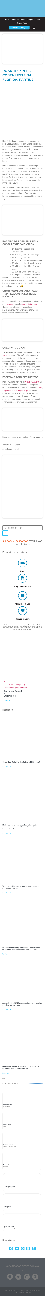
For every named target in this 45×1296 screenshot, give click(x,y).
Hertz (40, 388)
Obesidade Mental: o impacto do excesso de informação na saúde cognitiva (20, 1067)
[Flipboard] (28, 1248)
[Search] (5, 533)
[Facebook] (11, 1248)
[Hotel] (22, 563)
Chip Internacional (18, 20)
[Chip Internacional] (22, 578)
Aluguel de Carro (33, 20)
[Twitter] (17, 1248)
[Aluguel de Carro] (22, 595)
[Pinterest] (34, 1248)
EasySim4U (7, 390)
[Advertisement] (22, 115)
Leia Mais (7, 700)
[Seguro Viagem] (22, 610)
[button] (34, 28)
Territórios (6, 355)
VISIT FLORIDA (32, 382)
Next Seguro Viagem (22, 390)
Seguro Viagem (22, 23)
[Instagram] (22, 1248)
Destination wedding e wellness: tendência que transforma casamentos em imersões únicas (21, 949)
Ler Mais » (6, 766)
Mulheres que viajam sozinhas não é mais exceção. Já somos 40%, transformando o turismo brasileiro (19, 827)
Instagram (10, 304)
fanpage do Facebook (29, 304)
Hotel (7, 20)
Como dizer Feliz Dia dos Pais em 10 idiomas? (21, 762)
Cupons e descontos (22, 542)
